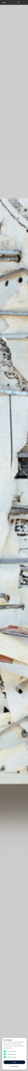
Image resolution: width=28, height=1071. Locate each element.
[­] (23, 2)
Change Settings (14, 1066)
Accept (14, 1062)
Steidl (3, 2)
